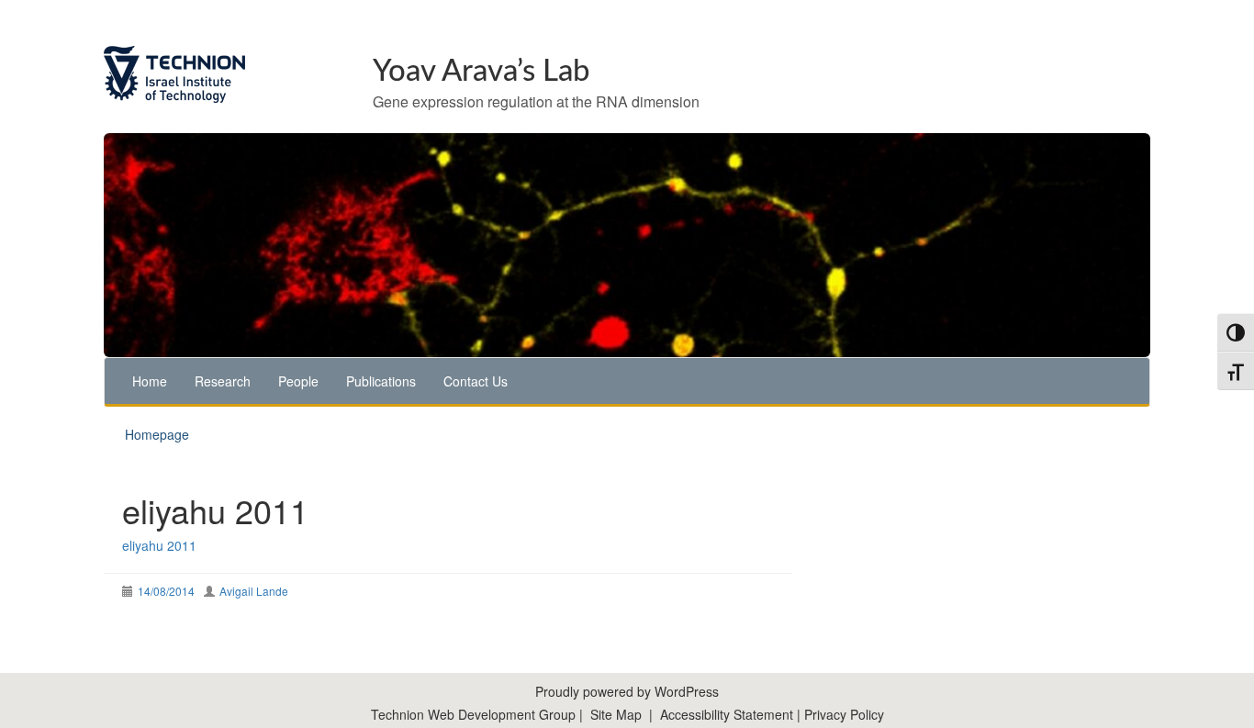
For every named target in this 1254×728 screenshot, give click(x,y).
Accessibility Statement (728, 714)
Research (223, 381)
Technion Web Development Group (473, 714)
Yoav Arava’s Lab (481, 71)
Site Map (616, 714)
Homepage (157, 434)
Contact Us (475, 381)
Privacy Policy (844, 714)
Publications (381, 381)
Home (149, 381)
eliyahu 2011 (159, 545)
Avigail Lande (253, 591)
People (298, 381)
